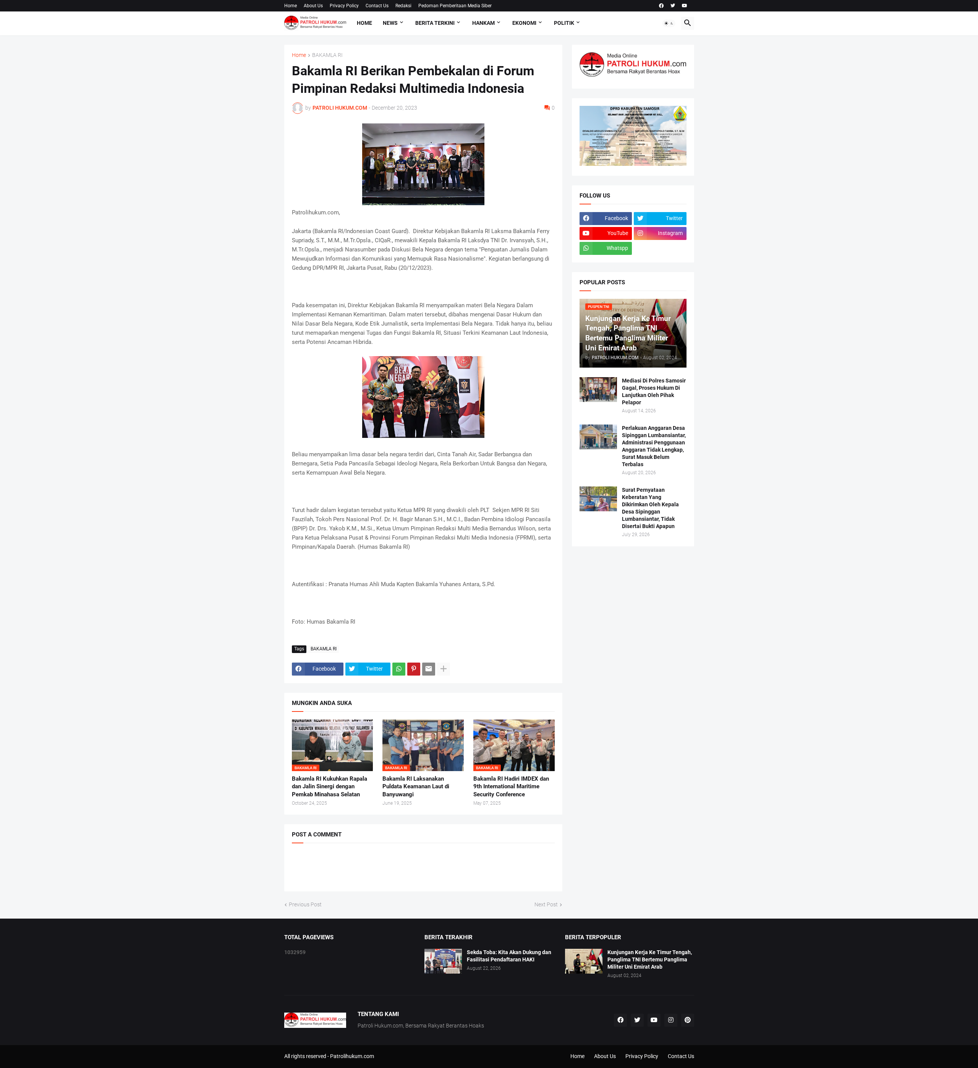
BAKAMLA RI (327, 55)
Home (290, 5)
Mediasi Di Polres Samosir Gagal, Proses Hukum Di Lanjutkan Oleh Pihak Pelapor (654, 391)
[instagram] (670, 1020)
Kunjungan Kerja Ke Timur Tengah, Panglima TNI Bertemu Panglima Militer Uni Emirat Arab (649, 959)
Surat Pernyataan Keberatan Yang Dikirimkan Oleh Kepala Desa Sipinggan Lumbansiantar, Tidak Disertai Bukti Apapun (650, 508)
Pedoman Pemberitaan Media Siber (455, 5)
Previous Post (305, 904)
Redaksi (403, 5)
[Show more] (443, 669)
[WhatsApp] (398, 669)
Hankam (483, 23)
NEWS (390, 23)
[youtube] (684, 5)
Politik (564, 23)
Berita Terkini (435, 23)
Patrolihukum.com (352, 1056)
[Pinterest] (413, 669)
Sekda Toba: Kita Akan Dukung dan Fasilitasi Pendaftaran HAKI (509, 956)
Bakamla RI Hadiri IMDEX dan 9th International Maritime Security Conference (511, 786)
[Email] (428, 669)
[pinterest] (687, 1020)
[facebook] (661, 5)
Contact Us (377, 5)
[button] (668, 23)
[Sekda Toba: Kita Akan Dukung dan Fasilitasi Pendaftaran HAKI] (443, 961)
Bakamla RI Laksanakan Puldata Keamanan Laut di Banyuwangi (415, 786)
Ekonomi (524, 23)
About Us (313, 5)
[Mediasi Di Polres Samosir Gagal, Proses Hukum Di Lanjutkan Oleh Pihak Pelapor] (598, 389)
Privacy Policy (344, 5)
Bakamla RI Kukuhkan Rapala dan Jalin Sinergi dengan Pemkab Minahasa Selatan (329, 786)
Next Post (546, 904)
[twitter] (672, 5)
